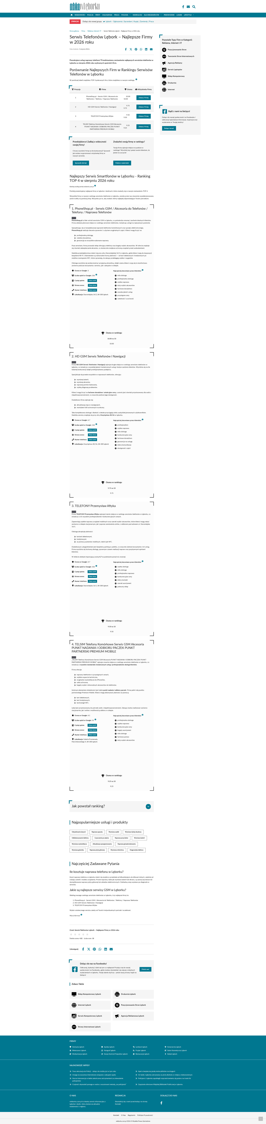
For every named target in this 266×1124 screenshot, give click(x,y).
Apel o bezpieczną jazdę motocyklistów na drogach (156, 1071)
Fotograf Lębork (109, 1050)
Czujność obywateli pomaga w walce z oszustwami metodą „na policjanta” (99, 1084)
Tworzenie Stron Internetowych (181, 56)
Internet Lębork (84, 1005)
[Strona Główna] (72, 15)
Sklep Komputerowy (176, 76)
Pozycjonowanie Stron (177, 50)
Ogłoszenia (107, 15)
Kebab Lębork (172, 1054)
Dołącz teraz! (169, 128)
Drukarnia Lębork (128, 994)
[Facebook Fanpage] (182, 6)
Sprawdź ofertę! (81, 163)
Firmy (97, 15)
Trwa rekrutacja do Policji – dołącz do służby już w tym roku (94, 1071)
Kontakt (118, 1104)
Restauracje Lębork (142, 1054)
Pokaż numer (92, 290)
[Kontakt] (188, 6)
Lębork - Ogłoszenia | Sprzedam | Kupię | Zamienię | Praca (130, 22)
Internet (171, 90)
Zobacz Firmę (144, 98)
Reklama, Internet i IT (94, 31)
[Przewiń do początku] (261, 1119)
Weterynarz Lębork (79, 1050)
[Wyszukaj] (193, 6)
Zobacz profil (92, 280)
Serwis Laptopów (175, 70)
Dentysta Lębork (78, 1047)
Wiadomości (80, 15)
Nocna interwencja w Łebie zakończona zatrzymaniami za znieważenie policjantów (97, 1080)
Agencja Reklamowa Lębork (132, 1016)
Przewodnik (169, 15)
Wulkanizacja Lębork (79, 1054)
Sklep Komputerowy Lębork (89, 994)
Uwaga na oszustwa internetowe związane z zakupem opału (94, 1075)
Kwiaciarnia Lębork (174, 1047)
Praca (116, 15)
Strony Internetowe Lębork (89, 1027)
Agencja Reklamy (175, 63)
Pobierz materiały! (122, 163)
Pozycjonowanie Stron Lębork (133, 1005)
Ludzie (179, 15)
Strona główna (74, 31)
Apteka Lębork (109, 1047)
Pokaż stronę (92, 285)
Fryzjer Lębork (141, 1050)
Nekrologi (137, 15)
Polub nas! (145, 969)
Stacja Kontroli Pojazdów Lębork (116, 1054)
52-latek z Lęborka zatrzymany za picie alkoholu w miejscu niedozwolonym (165, 1075)
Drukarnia (172, 83)
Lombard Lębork (141, 1047)
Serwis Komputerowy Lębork (90, 1016)
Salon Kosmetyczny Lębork (177, 1050)
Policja (90, 15)
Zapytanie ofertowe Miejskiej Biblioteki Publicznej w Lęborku (160, 1084)
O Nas (123, 1115)
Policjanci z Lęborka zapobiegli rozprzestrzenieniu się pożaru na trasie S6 (164, 1078)
